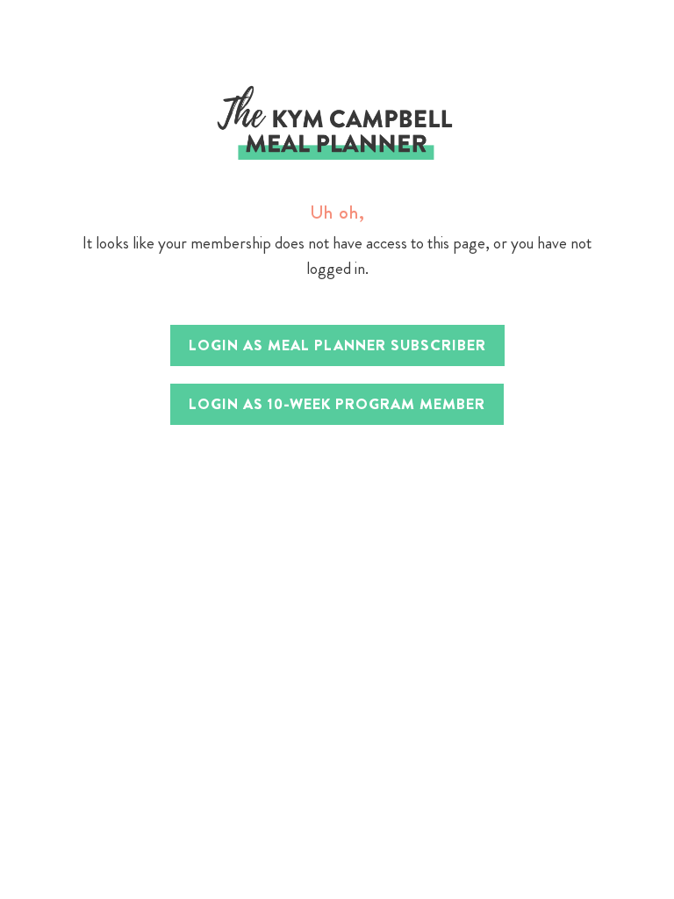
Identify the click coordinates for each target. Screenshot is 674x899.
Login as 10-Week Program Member (337, 403)
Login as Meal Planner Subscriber (337, 345)
